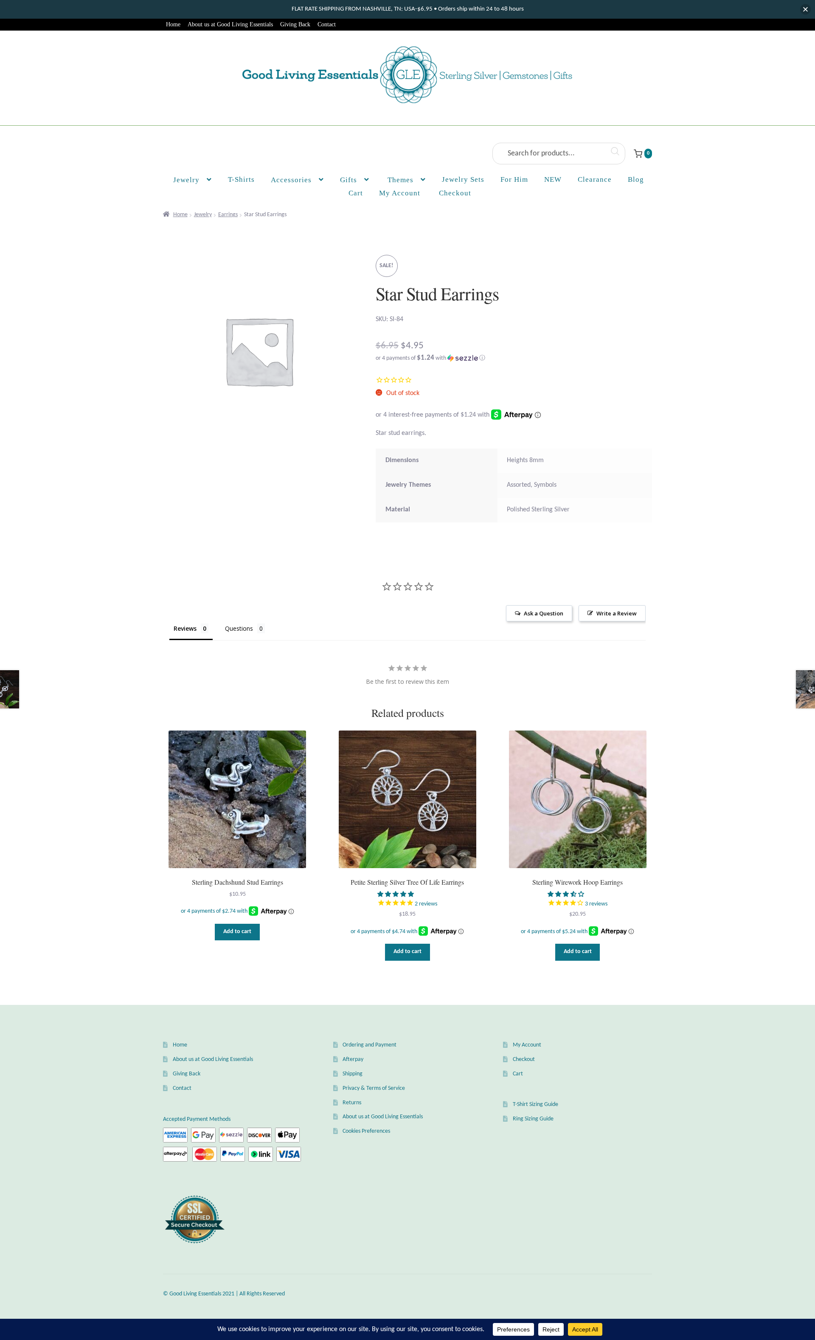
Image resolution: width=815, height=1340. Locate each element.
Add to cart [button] (237, 931)
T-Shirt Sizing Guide (535, 1104)
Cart (518, 1074)
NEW (553, 179)
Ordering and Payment (369, 1045)
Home (173, 24)
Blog (636, 179)
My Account (399, 193)
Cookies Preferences (366, 1131)
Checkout (524, 1059)
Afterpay (353, 1059)
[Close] (805, 9)
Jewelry (186, 180)
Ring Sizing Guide (533, 1119)
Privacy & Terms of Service (374, 1088)
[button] (514, 358)
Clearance (595, 179)
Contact (327, 24)
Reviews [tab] (185, 628)
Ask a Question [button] (543, 613)
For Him (514, 179)
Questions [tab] (239, 628)
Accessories (291, 180)
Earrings (228, 215)
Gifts (348, 180)
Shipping (353, 1074)
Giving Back (295, 24)
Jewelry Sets (463, 179)
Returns (352, 1103)
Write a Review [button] (616, 613)
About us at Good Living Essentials (230, 24)
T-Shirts (241, 179)
